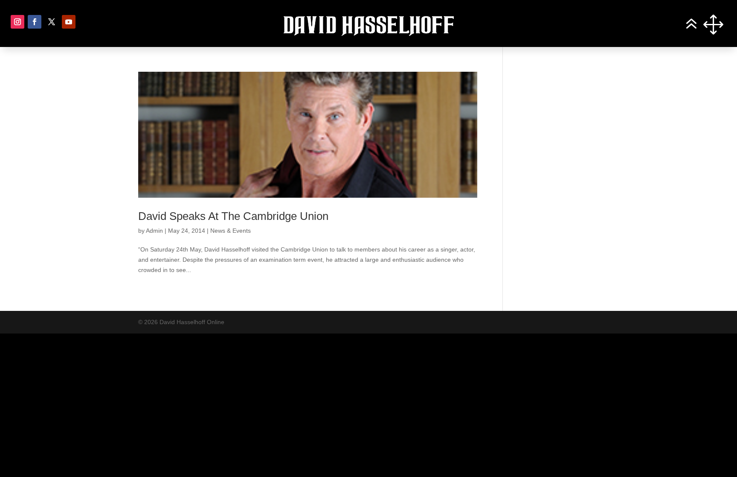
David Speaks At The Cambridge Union (233, 216)
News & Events (230, 230)
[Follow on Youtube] (68, 22)
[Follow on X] (51, 22)
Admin (154, 230)
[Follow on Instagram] (17, 22)
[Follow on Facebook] (34, 22)
